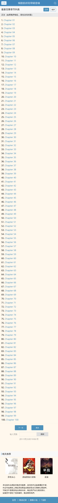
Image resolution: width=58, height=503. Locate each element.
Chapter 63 (10, 270)
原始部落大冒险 (29, 477)
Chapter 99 (10, 415)
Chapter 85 (10, 359)
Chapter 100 (12, 419)
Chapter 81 (10, 343)
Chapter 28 (10, 129)
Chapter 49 (10, 213)
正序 (46, 9)
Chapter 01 (9, 20)
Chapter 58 (10, 250)
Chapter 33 (10, 149)
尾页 (37, 428)
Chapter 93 (10, 391)
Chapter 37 (10, 165)
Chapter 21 (10, 100)
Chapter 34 (10, 153)
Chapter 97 (10, 407)
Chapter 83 (10, 351)
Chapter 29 (10, 133)
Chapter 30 (10, 137)
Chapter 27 (10, 125)
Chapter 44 (10, 193)
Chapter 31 (10, 141)
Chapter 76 (10, 322)
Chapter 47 (10, 205)
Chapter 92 (10, 387)
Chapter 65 (10, 278)
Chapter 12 (10, 64)
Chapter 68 (10, 290)
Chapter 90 (10, 379)
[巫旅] (46, 473)
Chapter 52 (10, 226)
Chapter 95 (10, 399)
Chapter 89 (10, 375)
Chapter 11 (10, 60)
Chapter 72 (10, 306)
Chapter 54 (10, 234)
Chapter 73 (10, 310)
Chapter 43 (10, 189)
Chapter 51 (10, 221)
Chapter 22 (10, 104)
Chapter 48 (10, 209)
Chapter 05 (9, 36)
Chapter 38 (10, 169)
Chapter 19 (10, 92)
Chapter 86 (10, 363)
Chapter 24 (10, 113)
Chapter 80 (10, 339)
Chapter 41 (10, 181)
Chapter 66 (10, 282)
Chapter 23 (10, 108)
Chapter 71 (10, 302)
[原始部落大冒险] (29, 473)
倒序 (53, 9)
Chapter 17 (10, 84)
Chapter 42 (10, 185)
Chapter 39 (10, 173)
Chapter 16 (10, 80)
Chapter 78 (10, 330)
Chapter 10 (10, 56)
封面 (4, 3)
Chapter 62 (10, 266)
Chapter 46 (10, 201)
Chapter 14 (10, 72)
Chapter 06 (9, 40)
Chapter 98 (10, 411)
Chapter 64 (10, 274)
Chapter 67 (10, 286)
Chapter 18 (10, 88)
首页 (14, 500)
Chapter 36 (10, 161)
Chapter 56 (10, 242)
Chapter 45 (10, 197)
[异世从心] (11, 473)
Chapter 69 (10, 294)
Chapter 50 (10, 217)
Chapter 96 (10, 403)
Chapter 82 (10, 347)
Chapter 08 (9, 48)
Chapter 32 (10, 145)
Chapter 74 (10, 314)
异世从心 (11, 477)
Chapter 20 (10, 96)
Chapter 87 (10, 367)
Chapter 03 (9, 28)
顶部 (44, 500)
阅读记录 (23, 500)
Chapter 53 (10, 230)
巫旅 (46, 477)
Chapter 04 (9, 32)
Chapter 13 (10, 68)
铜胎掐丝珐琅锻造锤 (29, 3)
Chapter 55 (10, 238)
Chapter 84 (10, 355)
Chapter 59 (10, 254)
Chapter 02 (9, 24)
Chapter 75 (10, 318)
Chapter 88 (10, 371)
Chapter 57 (10, 246)
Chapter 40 (10, 177)
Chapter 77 (10, 326)
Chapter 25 (10, 117)
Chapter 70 (10, 298)
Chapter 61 (10, 262)
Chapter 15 (10, 76)
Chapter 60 (10, 258)
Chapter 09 (9, 52)
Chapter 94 (10, 395)
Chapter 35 (10, 157)
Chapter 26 (10, 121)
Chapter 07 (9, 44)
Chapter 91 (10, 383)
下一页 (20, 428)
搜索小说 (33, 500)
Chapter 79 (10, 334)
